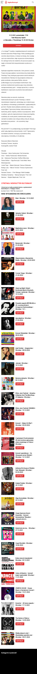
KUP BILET (20, 202)
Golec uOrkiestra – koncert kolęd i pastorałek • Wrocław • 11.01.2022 (25, 575)
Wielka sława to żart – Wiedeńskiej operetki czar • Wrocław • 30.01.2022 (24, 635)
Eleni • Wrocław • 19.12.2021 (24, 198)
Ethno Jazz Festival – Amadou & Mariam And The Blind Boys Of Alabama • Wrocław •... (25, 395)
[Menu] (2, 2)
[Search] (33, 2)
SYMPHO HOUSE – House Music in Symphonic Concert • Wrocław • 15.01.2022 (25, 590)
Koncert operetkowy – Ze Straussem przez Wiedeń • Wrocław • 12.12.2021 (23, 455)
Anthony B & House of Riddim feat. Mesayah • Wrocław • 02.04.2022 (25, 470)
